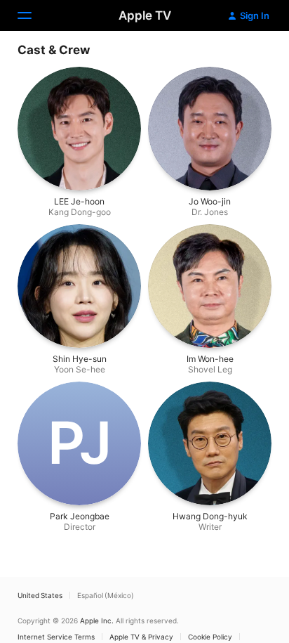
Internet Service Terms (56, 636)
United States (40, 595)
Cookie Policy (210, 636)
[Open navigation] (33, 15)
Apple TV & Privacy (141, 636)
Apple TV (145, 15)
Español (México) (105, 595)
